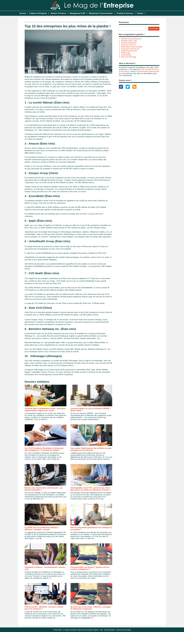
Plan (101, 630)
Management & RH (77, 13)
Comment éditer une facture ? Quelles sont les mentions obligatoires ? (89, 568)
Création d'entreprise (38, 13)
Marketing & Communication (101, 13)
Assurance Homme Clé (130, 49)
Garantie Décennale (128, 43)
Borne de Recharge (128, 57)
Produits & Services (125, 13)
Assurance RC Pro (128, 45)
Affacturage (125, 53)
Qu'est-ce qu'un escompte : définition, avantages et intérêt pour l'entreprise (90, 608)
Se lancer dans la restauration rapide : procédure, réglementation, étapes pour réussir (45, 409)
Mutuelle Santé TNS (129, 41)
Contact (140, 13)
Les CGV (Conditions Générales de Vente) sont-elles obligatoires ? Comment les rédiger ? (44, 449)
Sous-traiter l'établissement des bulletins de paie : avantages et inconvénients (91, 449)
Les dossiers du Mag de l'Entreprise (46, 22)
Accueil (23, 13)
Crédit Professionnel (129, 51)
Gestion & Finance (58, 13)
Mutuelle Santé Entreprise (131, 39)
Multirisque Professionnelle (131, 47)
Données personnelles (123, 630)
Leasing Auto (126, 55)
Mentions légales (109, 630)
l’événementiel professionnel (148, 71)
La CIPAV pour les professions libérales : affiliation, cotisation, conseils (42, 528)
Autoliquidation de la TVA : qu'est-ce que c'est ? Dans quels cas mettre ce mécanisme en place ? (90, 489)
